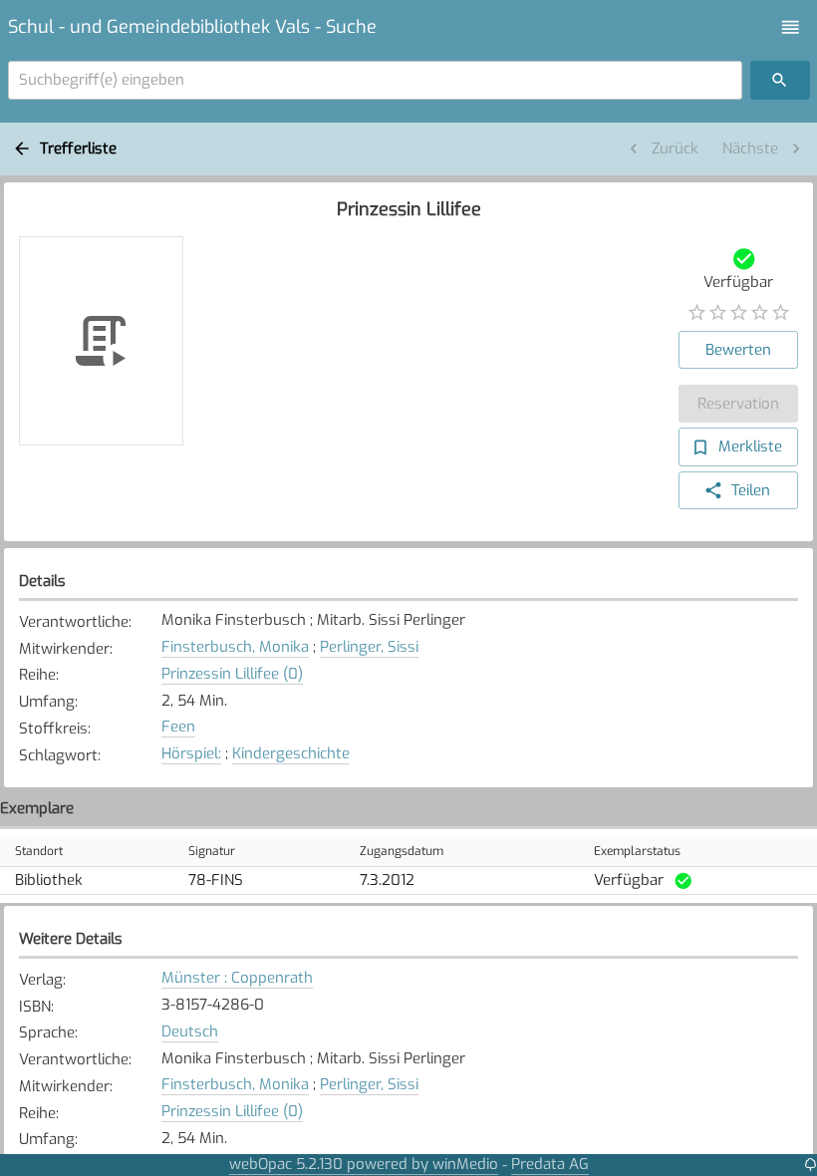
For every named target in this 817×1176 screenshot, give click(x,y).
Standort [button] (39, 851)
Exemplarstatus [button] (637, 851)
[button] (790, 27)
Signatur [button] (211, 851)
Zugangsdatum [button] (401, 851)
